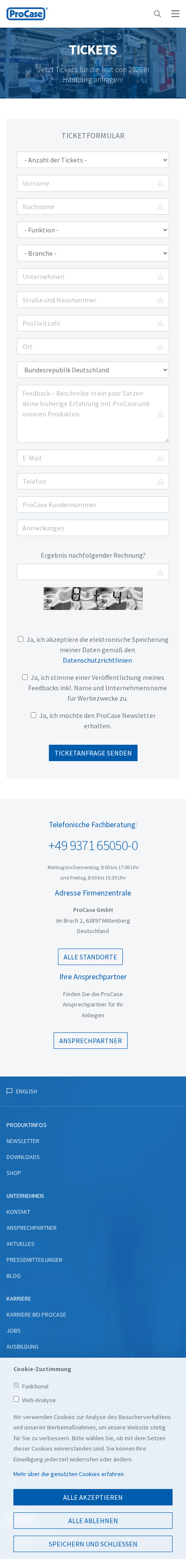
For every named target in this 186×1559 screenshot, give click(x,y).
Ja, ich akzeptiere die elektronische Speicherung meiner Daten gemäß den (97, 649)
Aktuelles (20, 1244)
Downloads (23, 1157)
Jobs (13, 1330)
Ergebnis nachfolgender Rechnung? (93, 555)
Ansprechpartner (90, 1040)
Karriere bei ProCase (36, 1314)
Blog (13, 1276)
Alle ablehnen (93, 1520)
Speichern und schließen (93, 1544)
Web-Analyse (39, 1400)
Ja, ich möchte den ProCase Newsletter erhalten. (97, 720)
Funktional (35, 1386)
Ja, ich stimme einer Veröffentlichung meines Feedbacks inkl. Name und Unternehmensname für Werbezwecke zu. (97, 687)
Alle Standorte (90, 957)
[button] (157, 14)
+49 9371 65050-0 (93, 845)
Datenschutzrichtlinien (97, 660)
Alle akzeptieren (93, 1497)
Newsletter (22, 1141)
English (26, 1091)
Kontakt (18, 1212)
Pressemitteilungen (34, 1260)
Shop (13, 1173)
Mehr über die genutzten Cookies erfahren (68, 1474)
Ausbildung (22, 1346)
